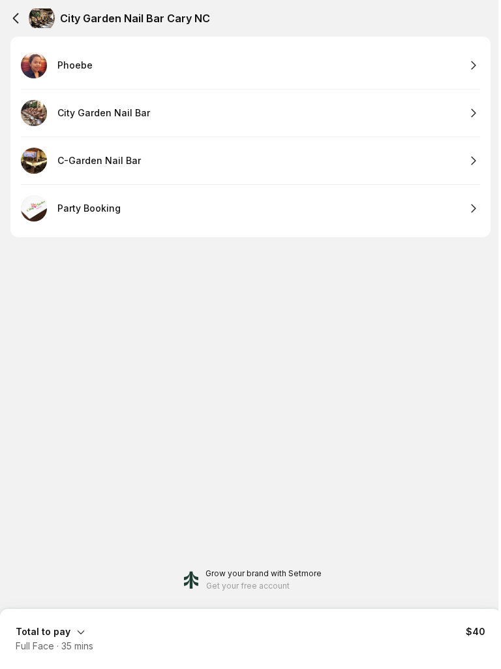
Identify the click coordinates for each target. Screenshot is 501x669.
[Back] (16, 18)
